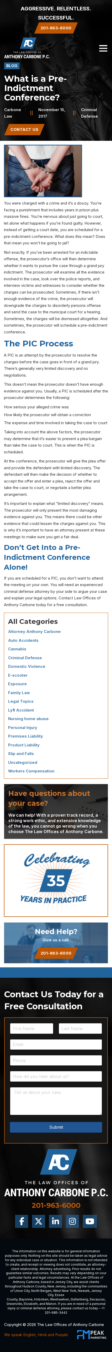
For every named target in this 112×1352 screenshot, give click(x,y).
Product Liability (24, 744)
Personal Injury (22, 727)
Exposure (17, 683)
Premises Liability (25, 736)
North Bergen (41, 1291)
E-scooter (18, 675)
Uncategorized (22, 762)
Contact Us (24, 129)
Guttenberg (79, 1299)
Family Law (19, 692)
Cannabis (17, 648)
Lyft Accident (21, 710)
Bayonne (26, 1299)
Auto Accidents (23, 640)
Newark (84, 1291)
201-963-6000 (56, 953)
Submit (56, 1127)
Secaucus (97, 1299)
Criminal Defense (25, 657)
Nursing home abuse (28, 718)
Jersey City (63, 1282)
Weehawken (59, 1299)
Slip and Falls (21, 753)
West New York (64, 1291)
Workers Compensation (31, 771)
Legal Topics (21, 701)
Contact (66, 597)
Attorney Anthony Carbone (34, 631)
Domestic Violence (26, 666)
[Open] (103, 48)
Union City (22, 1291)
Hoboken (41, 1299)
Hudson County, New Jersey (44, 1286)
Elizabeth (31, 1304)
